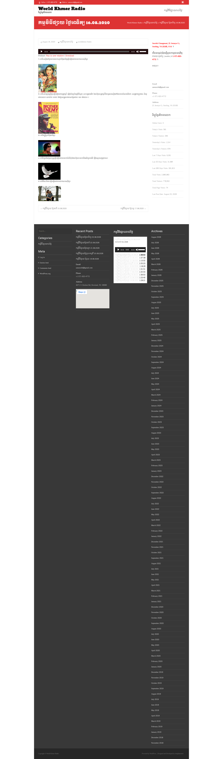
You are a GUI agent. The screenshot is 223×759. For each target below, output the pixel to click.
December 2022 (157, 476)
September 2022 (157, 492)
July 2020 (155, 634)
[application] (93, 51)
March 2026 (155, 264)
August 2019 (156, 694)
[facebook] (182, 3)
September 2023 (157, 427)
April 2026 (155, 259)
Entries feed (44, 262)
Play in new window (55, 55)
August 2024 (156, 367)
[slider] (143, 51)
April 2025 (155, 324)
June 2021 (155, 574)
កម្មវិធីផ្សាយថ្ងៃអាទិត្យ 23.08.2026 (88, 237)
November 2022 (157, 482)
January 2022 (156, 536)
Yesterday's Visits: (159, 142)
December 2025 (157, 280)
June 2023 (155, 444)
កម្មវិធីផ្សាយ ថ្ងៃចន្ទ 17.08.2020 (133, 208)
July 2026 (155, 242)
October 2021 (156, 552)
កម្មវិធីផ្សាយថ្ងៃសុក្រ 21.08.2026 (87, 248)
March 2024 (155, 395)
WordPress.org (45, 273)
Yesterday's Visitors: (160, 148)
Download (69, 55)
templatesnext (179, 753)
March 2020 (156, 656)
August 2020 (156, 628)
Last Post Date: (158, 194)
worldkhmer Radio (84, 41)
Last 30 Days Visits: (160, 161)
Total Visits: (157, 174)
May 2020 (155, 645)
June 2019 (155, 705)
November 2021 (157, 547)
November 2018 (157, 743)
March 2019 (155, 721)
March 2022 (156, 525)
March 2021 (155, 590)
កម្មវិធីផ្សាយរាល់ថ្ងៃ (173, 10)
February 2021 (156, 596)
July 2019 (155, 699)
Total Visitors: (157, 181)
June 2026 (155, 248)
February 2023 (156, 465)
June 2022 (155, 509)
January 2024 (156, 405)
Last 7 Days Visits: (159, 155)
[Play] (41, 51)
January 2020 (156, 666)
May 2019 (155, 710)
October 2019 (156, 683)
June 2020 (155, 639)
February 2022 (156, 531)
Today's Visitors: (158, 136)
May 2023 (155, 449)
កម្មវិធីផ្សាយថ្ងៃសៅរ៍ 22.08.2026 (87, 242)
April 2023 (155, 454)
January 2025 (156, 340)
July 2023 (155, 438)
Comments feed (45, 268)
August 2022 (156, 498)
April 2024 (155, 389)
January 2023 (156, 471)
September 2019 (157, 688)
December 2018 (157, 737)
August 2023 (156, 433)
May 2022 (155, 514)
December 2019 (157, 672)
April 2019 (155, 715)
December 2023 (157, 411)
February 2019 (156, 726)
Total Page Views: (159, 187)
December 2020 (157, 607)
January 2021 (156, 601)
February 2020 (156, 661)
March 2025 (156, 329)
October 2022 (156, 487)
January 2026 (156, 275)
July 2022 (155, 503)
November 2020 (157, 612)
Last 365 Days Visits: (160, 168)
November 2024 (157, 351)
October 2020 (156, 618)
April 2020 (155, 650)
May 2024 (155, 384)
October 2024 (156, 356)
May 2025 (155, 318)
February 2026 (156, 269)
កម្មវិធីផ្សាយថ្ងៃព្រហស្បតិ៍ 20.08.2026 (89, 253)
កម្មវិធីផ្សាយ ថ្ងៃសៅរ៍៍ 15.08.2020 (53, 208)
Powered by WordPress (149, 753)
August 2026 (156, 237)
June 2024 (155, 378)
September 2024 (157, 362)
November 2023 (157, 416)
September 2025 (157, 297)
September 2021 (157, 558)
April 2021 (155, 585)
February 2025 (156, 335)
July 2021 (155, 569)
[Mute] (137, 51)
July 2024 (155, 373)
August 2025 (156, 302)
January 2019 (156, 732)
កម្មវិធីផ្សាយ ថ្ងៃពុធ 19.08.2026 (87, 259)
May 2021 (155, 579)
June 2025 (155, 313)
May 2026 (155, 253)
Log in (42, 257)
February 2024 (156, 400)
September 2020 (157, 623)
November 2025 (157, 286)
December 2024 (157, 346)
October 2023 (156, 422)
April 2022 (155, 520)
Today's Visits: (157, 129)
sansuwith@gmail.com (160, 87)
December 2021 (157, 541)
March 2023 (156, 460)
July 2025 (155, 308)
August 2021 (156, 563)
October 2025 (156, 291)
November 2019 (157, 677)
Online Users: (157, 123)
